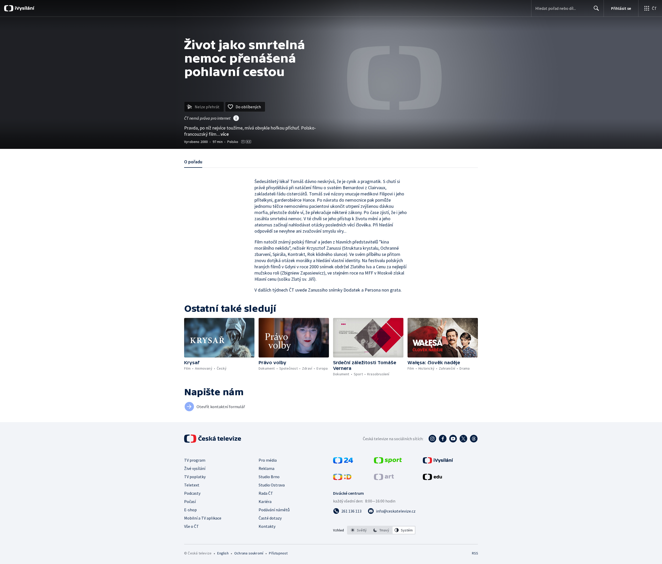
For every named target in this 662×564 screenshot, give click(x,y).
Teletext (191, 484)
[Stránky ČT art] (384, 478)
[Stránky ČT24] (343, 461)
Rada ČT (266, 493)
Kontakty (267, 526)
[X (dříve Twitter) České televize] (463, 439)
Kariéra (265, 501)
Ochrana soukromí (248, 553)
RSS (475, 553)
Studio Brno (269, 476)
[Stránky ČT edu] (432, 478)
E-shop (190, 509)
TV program (194, 460)
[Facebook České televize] (443, 439)
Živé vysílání (194, 468)
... (223, 134)
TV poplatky (195, 476)
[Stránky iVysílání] (438, 461)
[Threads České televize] (474, 439)
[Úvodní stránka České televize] (213, 439)
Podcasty (192, 493)
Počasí (190, 501)
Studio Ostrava (272, 484)
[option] (359, 530)
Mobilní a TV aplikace (202, 518)
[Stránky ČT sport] (388, 461)
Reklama (266, 468)
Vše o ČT (191, 526)
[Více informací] (236, 118)
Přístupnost (278, 553)
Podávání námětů (274, 509)
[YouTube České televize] (453, 439)
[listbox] (381, 530)
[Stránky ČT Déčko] (342, 478)
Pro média (268, 460)
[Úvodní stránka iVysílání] (24, 8)
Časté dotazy (270, 518)
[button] (219, 337)
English (222, 553)
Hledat (596, 8)
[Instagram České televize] (432, 439)
